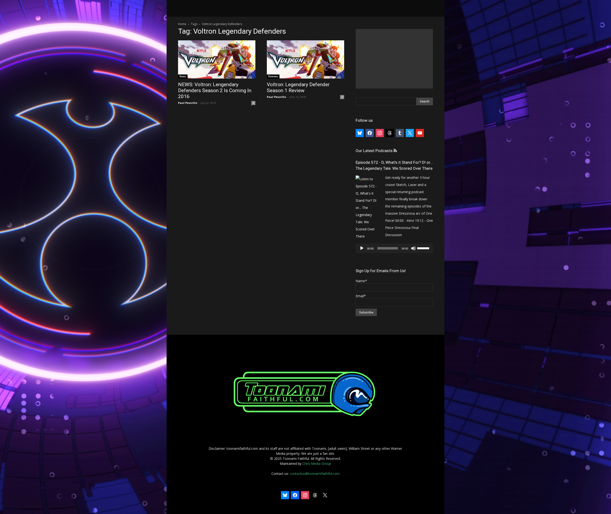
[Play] (361, 248)
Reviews (273, 76)
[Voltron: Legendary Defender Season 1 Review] (305, 59)
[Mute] (413, 248)
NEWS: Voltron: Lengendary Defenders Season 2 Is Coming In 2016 (214, 90)
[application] (394, 248)
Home (182, 24)
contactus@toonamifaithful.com (315, 473)
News (182, 76)
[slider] (424, 248)
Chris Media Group (316, 463)
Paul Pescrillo (187, 103)
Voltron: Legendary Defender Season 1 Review (298, 87)
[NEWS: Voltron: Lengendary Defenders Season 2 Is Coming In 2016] (216, 59)
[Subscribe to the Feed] (395, 150)
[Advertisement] (394, 59)
